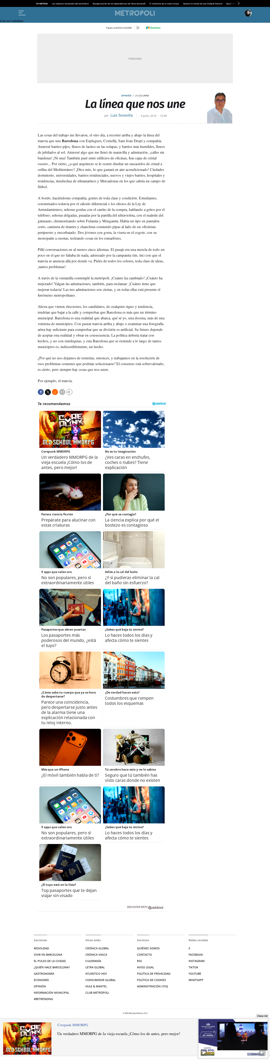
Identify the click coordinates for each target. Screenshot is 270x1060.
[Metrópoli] (135, 13)
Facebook (196, 954)
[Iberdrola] (153, 28)
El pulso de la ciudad (50, 961)
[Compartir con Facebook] (41, 392)
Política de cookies (151, 980)
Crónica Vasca (96, 954)
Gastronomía (44, 973)
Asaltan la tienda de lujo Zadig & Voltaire (202, 3)
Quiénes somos (148, 948)
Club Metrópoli (97, 992)
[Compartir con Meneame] (55, 392)
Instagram (197, 961)
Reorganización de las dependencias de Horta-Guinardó (119, 3)
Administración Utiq (152, 986)
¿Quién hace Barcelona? (52, 967)
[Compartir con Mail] (62, 392)
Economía (41, 980)
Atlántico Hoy (96, 973)
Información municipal (51, 992)
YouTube (195, 973)
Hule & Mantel (96, 986)
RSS (139, 961)
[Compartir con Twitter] (48, 392)
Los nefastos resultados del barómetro (70, 3)
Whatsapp (196, 980)
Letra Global (95, 967)
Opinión (126, 95)
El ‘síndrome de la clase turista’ (164, 3)
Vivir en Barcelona (48, 954)
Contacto (144, 954)
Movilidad (41, 948)
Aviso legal (145, 967)
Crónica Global (97, 948)
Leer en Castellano (11, 21)
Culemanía (93, 961)
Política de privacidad (153, 973)
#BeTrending (43, 999)
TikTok (193, 967)
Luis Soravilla (121, 115)
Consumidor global (100, 980)
